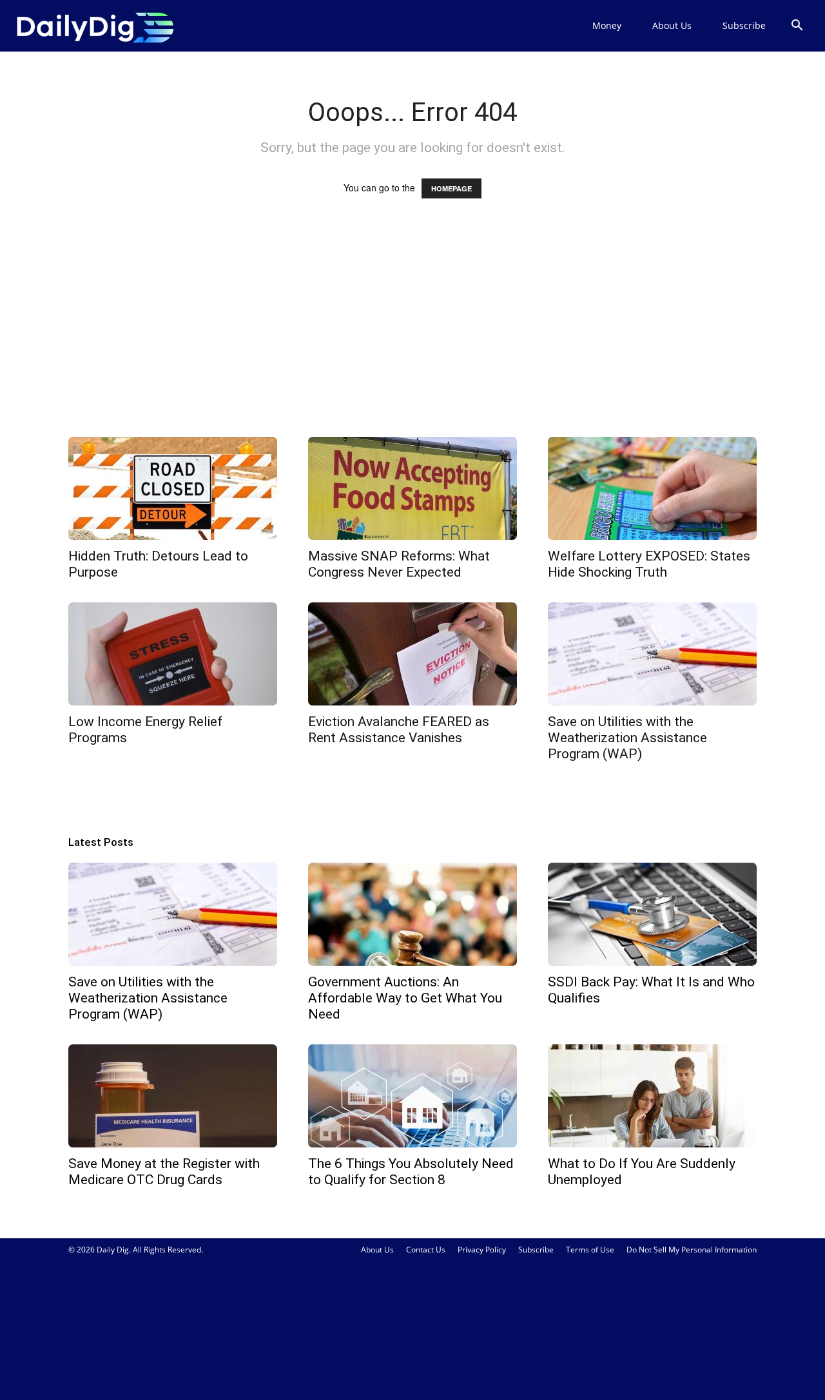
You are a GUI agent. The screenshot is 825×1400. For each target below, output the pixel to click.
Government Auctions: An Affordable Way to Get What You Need (405, 998)
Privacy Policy (482, 1249)
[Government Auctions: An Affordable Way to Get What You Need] (412, 914)
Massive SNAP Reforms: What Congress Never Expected (399, 564)
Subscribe (744, 25)
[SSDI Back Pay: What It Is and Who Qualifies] (652, 914)
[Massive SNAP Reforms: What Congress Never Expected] (412, 488)
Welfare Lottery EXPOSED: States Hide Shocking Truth (649, 564)
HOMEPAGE (451, 188)
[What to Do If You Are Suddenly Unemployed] (652, 1095)
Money (606, 25)
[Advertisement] (412, 330)
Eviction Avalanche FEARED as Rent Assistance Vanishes (398, 729)
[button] (796, 27)
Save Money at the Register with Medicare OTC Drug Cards (164, 1171)
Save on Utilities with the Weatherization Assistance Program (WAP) (627, 738)
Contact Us (425, 1249)
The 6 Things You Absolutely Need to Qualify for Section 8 (411, 1171)
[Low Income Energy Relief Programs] (172, 653)
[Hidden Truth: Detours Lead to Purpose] (172, 488)
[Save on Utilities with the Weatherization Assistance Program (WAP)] (652, 653)
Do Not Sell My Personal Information (691, 1249)
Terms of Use (590, 1249)
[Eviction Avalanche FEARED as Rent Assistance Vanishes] (412, 653)
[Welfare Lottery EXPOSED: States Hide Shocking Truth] (652, 488)
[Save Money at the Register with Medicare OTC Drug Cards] (172, 1095)
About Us (672, 25)
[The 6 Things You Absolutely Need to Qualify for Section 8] (412, 1095)
